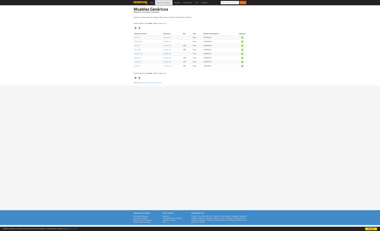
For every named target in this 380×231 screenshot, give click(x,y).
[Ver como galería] (139, 28)
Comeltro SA (167, 37)
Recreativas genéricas (141, 218)
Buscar (243, 2)
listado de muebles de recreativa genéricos (150, 82)
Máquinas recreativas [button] (163, 2)
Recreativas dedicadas (141, 216)
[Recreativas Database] (140, 2)
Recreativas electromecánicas (143, 220)
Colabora (204, 2)
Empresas (177, 2)
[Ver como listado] (136, 28)
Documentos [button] (187, 2)
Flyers (164, 222)
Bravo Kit (137, 37)
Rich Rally (137, 49)
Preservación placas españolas (172, 218)
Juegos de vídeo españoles (142, 222)
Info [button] (196, 2)
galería (164, 23)
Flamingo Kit (138, 41)
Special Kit (137, 58)
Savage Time (138, 53)
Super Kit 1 (137, 62)
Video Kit (137, 66)
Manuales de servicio (169, 220)
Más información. (72, 228)
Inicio (152, 2)
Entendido (371, 229)
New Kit (136, 45)
